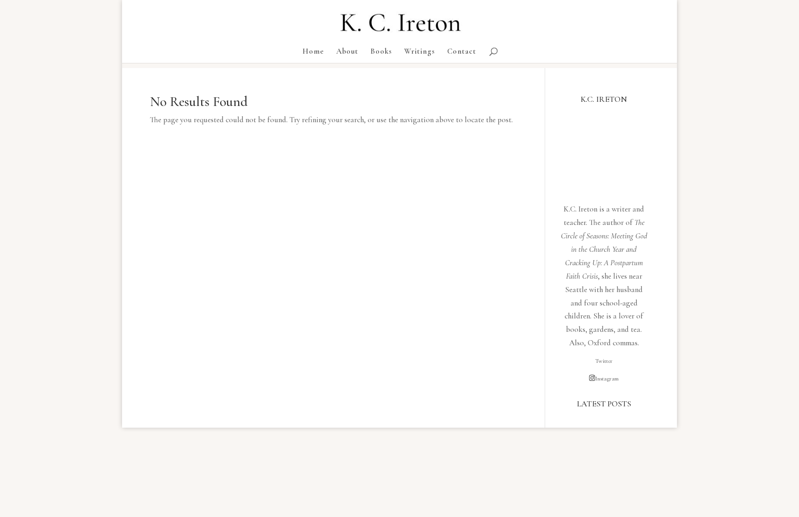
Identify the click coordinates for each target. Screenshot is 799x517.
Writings (419, 52)
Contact (461, 52)
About (347, 52)
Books (381, 52)
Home (313, 52)
